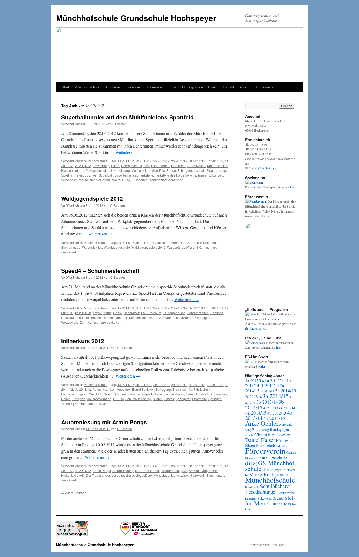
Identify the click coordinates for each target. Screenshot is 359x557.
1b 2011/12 (143, 161)
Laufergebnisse (174, 312)
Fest (146, 165)
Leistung (123, 170)
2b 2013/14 (267, 391)
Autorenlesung (123, 470)
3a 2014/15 (276, 396)
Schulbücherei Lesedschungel (268, 488)
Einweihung (101, 165)
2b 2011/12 (179, 161)
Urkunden (216, 175)
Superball (106, 175)
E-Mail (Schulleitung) (262, 168)
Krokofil (66, 475)
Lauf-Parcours (151, 312)
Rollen (66, 399)
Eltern (212, 86)
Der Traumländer (147, 470)
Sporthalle (199, 399)
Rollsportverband (99, 399)
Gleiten (158, 394)
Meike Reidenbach (268, 474)
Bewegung (163, 389)
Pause (171, 170)
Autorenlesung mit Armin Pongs (104, 422)
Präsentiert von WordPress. (267, 545)
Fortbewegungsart (74, 394)
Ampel (97, 312)
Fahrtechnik (201, 389)
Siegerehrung (216, 170)
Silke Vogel (265, 498)
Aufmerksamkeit (104, 389)
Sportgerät (183, 399)
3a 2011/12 (197, 161)
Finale (117, 312)
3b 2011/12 (215, 161)
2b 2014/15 (285, 390)
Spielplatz (210, 242)
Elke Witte (284, 440)
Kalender (133, 86)
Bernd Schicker (143, 389)
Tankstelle (146, 175)
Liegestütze (143, 475)
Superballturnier (125, 175)
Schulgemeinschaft (191, 170)
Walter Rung (121, 180)
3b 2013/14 (267, 402)
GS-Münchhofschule (270, 466)
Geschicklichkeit (115, 394)
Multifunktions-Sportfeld (148, 170)
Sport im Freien (72, 175)
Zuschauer (139, 180)
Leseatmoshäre (122, 475)
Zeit (82, 322)
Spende (278, 498)
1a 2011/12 (125, 161)
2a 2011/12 (161, 161)
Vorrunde (186, 317)
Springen (215, 399)
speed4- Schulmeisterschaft (136, 317)
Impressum (264, 86)
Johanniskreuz (178, 242)
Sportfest (91, 175)
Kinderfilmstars (217, 165)
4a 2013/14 (287, 407)
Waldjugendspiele (117, 247)
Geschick (159, 242)
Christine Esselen (273, 434)
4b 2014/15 (274, 418)
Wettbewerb (69, 322)
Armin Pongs (102, 470)
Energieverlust (131, 165)
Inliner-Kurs (204, 394)
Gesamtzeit (132, 312)
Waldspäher (175, 247)
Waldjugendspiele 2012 (92, 198)
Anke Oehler (261, 423)
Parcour (196, 242)
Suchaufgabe (70, 247)
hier (292, 187)
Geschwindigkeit (140, 394)
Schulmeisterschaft (88, 317)
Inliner (190, 394)
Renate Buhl (252, 487)
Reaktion (216, 312)
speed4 (109, 317)
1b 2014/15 (269, 385)
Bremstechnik (182, 389)
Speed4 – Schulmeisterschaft (100, 270)
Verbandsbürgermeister (78, 180)
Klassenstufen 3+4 (102, 170)
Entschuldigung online (186, 86)
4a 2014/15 (255, 413)
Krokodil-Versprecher (203, 470)
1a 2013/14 (254, 380)
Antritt (107, 312)
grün (184, 470)
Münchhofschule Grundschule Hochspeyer (136, 17)
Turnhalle (279, 504)
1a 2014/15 (275, 380)
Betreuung (260, 429)
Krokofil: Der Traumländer (92, 475)
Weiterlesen (127, 152)
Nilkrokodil (197, 475)
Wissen (191, 247)
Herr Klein (178, 165)
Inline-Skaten (174, 394)
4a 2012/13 (270, 408)
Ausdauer (124, 389)
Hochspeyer (272, 469)
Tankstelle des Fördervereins (175, 175)
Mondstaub (161, 475)
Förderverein (154, 86)
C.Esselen (119, 124)
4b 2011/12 (83, 165)
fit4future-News (255, 328)
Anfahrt (244, 86)
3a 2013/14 (253, 396)
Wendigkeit (203, 317)
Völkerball (103, 180)
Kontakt (228, 86)
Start (65, 86)
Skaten (158, 399)
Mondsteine (179, 475)
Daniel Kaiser (260, 440)
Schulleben (113, 86)
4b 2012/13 (276, 413)
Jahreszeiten (196, 165)
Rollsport (78, 399)
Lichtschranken (198, 312)
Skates (169, 399)
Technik (66, 403)
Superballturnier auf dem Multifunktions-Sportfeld (127, 117)
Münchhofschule (86, 86)
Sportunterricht (168, 317)
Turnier (202, 175)
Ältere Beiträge (73, 492)
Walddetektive (92, 247)
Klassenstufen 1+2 (74, 170)
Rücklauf (67, 317)
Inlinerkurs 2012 (82, 341)
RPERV (118, 399)
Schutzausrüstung (138, 399)
